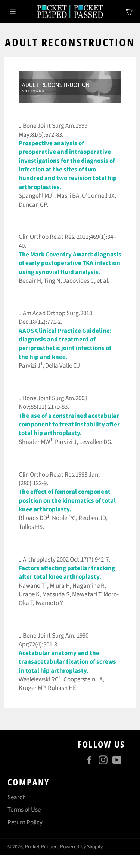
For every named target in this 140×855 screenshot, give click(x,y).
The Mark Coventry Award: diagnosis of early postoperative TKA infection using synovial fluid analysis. (70, 263)
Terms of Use (24, 809)
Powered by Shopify (81, 846)
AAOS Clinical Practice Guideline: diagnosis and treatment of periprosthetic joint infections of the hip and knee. (65, 344)
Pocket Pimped (41, 846)
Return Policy (25, 822)
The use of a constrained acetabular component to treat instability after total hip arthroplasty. (69, 424)
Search (16, 797)
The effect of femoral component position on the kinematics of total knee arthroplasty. (67, 500)
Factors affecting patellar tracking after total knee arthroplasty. (67, 572)
